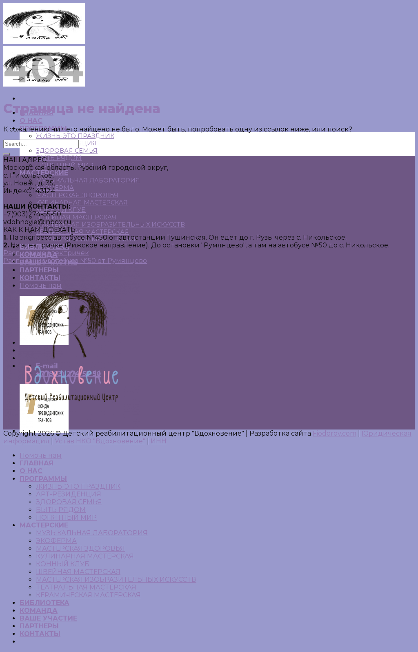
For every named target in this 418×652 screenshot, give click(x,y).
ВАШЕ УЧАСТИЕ (48, 618)
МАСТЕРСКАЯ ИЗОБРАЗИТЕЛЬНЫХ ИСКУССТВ (110, 224)
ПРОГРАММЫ (43, 479)
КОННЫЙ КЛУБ (62, 564)
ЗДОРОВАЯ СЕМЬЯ (67, 150)
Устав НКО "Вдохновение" (100, 441)
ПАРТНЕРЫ (39, 626)
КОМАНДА (39, 610)
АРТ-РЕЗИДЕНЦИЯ (68, 494)
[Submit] (6, 154)
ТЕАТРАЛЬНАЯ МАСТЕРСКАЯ (82, 232)
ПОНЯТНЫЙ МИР (66, 517)
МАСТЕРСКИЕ (44, 525)
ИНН (159, 441)
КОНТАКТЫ (40, 634)
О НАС (31, 121)
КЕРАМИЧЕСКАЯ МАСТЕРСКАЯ (88, 595)
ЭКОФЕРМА (56, 541)
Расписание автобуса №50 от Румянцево (75, 261)
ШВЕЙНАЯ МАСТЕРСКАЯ (76, 217)
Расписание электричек (46, 253)
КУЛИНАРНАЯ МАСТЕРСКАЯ (82, 202)
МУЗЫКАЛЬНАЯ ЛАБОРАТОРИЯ (88, 180)
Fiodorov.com (334, 433)
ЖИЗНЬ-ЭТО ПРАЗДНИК (75, 136)
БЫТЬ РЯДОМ (59, 158)
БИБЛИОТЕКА (44, 603)
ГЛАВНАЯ (36, 463)
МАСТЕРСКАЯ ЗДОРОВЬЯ (77, 195)
